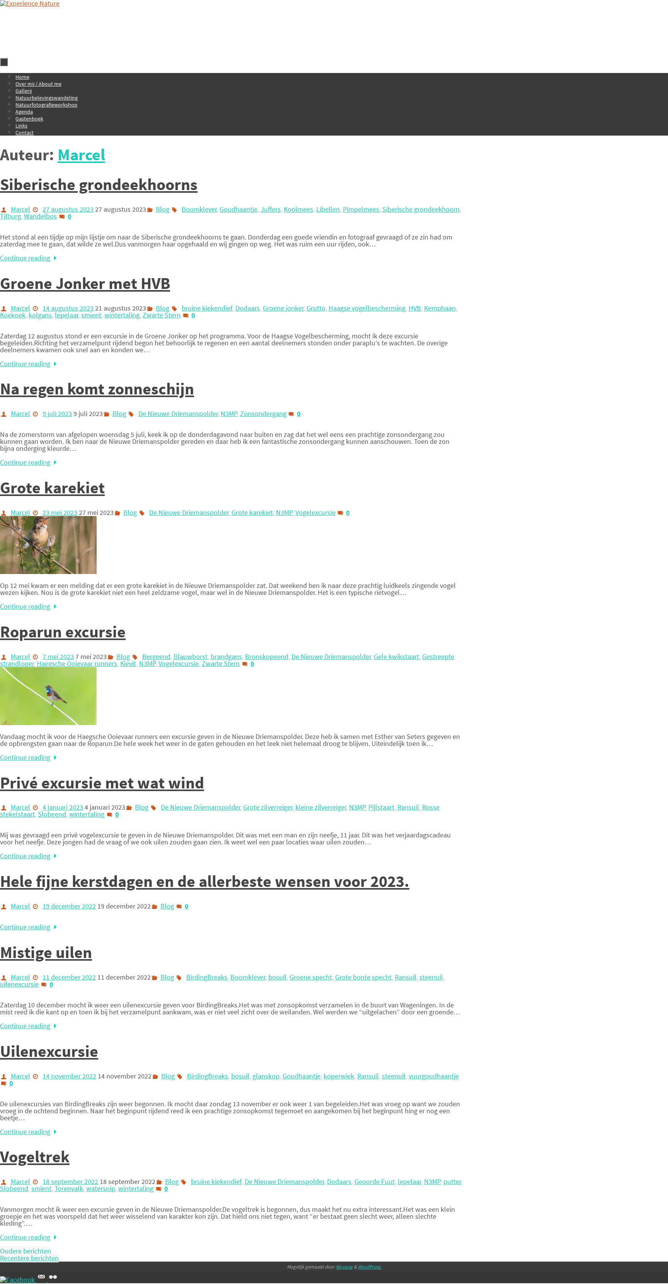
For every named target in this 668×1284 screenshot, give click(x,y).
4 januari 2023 (63, 807)
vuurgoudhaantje (434, 1076)
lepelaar (66, 315)
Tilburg (10, 216)
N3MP (229, 413)
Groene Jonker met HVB (85, 283)
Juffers (271, 209)
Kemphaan (440, 308)
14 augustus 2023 (68, 308)
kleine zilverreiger (320, 807)
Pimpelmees (361, 209)
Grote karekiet (52, 487)
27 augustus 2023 (68, 209)
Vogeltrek (35, 1156)
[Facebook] (18, 1279)
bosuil (277, 977)
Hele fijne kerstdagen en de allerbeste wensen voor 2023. (204, 881)
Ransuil (408, 807)
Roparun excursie (63, 632)
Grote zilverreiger (268, 807)
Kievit (128, 663)
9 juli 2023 (57, 413)
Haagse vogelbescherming (367, 308)
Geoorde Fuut (374, 1181)
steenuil (431, 977)
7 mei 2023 (58, 656)
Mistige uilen (46, 952)
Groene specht (311, 977)
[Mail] (42, 1279)
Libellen (328, 209)
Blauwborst (191, 656)
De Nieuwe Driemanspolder (178, 413)
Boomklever (199, 209)
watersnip (100, 1188)
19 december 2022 (69, 906)
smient (91, 315)
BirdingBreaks (206, 977)
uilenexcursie (19, 984)
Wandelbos (40, 216)
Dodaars (247, 308)
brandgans (226, 656)
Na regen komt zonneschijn (97, 389)
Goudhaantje (238, 209)
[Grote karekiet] (48, 571)
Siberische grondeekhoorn (421, 209)
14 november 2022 (69, 1076)
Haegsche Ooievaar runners (77, 663)
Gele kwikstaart (396, 656)
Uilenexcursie (49, 1051)
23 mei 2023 (60, 512)
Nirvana (344, 1267)
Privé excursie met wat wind (102, 783)
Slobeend (52, 814)
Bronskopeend (266, 656)
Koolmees (298, 209)
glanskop (265, 1076)
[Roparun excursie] (48, 722)
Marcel (81, 154)
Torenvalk (69, 1188)
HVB (415, 308)
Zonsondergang (263, 413)
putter (452, 1181)
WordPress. (369, 1267)
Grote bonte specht (363, 977)
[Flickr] (53, 1279)
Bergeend (156, 656)
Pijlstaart (381, 807)
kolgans (40, 315)
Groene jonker (283, 308)
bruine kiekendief (207, 308)
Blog (162, 209)
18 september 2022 (70, 1181)
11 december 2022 (69, 977)
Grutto (316, 308)
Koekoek (13, 315)
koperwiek (339, 1076)
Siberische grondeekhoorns (99, 184)
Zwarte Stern (162, 315)
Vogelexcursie (315, 512)
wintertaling (122, 315)
